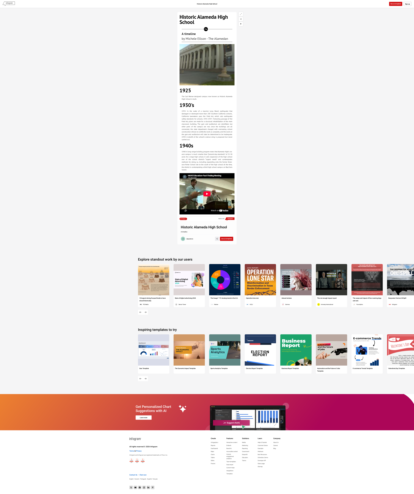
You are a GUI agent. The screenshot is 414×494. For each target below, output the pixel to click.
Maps (212, 451)
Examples (260, 448)
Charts (213, 454)
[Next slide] (145, 312)
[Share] (241, 19)
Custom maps (230, 467)
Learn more (143, 417)
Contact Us (133, 475)
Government (245, 451)
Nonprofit (244, 454)
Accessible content (232, 451)
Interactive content (231, 442)
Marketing (245, 445)
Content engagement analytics (230, 456)
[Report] (241, 24)
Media (244, 442)
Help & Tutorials (262, 442)
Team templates (231, 461)
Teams (244, 460)
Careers (275, 445)
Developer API (262, 460)
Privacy (139, 451)
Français (155, 479)
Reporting (245, 448)
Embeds (228, 445)
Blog (274, 448)
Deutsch (136, 479)
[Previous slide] (140, 312)
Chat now (143, 475)
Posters (213, 463)
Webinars (260, 451)
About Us (276, 442)
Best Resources (262, 454)
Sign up (407, 4)
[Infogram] (9, 4)
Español (149, 479)
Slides (212, 460)
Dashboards (214, 448)
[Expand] (241, 14)
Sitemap (260, 466)
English (131, 479)
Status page (261, 463)
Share (183, 219)
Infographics (214, 442)
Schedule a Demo (263, 457)
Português (143, 479)
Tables (213, 457)
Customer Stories (263, 445)
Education (245, 457)
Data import (229, 464)
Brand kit (228, 448)
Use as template (395, 4)
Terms (131, 451)
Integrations (229, 470)
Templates (229, 473)
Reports (213, 445)
